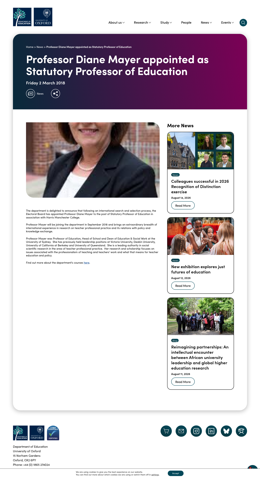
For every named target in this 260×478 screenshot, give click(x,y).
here (86, 262)
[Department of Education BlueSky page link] (226, 431)
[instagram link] (196, 431)
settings (155, 474)
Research (141, 22)
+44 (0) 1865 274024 (36, 464)
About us (115, 22)
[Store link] (166, 432)
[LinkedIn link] (211, 431)
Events (226, 22)
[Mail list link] (181, 432)
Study (164, 22)
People (186, 22)
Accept (175, 473)
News (205, 22)
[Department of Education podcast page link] (241, 431)
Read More (183, 205)
